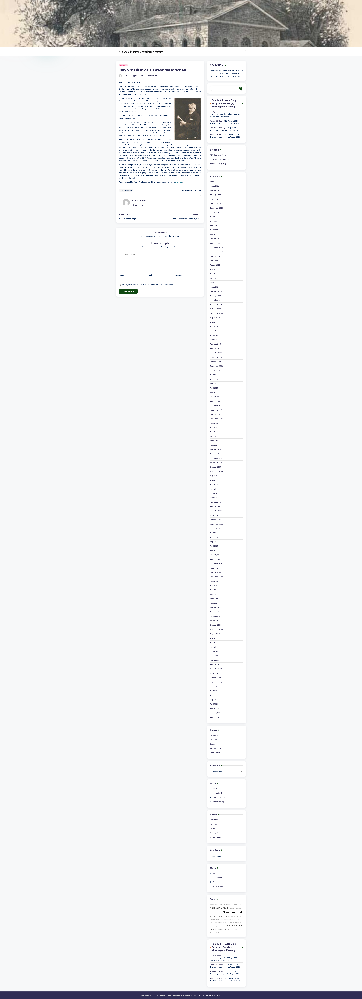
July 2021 (213, 217)
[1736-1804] (237, 904)
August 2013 (215, 634)
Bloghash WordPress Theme (209, 995)
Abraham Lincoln (219, 907)
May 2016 (213, 489)
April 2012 (214, 704)
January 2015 (215, 559)
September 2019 (216, 313)
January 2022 (215, 195)
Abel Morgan (231, 916)
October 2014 (215, 572)
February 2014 (215, 607)
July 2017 (213, 427)
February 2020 (216, 291)
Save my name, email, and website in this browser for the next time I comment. (148, 285)
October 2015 (215, 520)
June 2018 (214, 379)
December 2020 (216, 247)
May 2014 (214, 594)
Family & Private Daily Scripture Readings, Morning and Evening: (224, 103)
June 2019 (214, 326)
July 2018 (213, 375)
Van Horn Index (216, 753)
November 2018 (216, 357)
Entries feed (217, 793)
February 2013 (215, 660)
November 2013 (216, 621)
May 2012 (213, 700)
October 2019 (215, 309)
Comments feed (218, 797)
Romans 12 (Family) (217, 128)
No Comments (152, 75)
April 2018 (214, 388)
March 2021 (214, 234)
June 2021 (214, 221)
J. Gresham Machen (126, 190)
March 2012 (214, 708)
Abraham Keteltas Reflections (227, 919)
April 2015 (214, 546)
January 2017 (215, 454)
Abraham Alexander (219, 916)
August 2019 (215, 318)
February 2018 (215, 397)
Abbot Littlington (214, 926)
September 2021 (216, 208)
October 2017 (215, 414)
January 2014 (215, 612)
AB (241, 922)
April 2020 (214, 283)
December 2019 (216, 300)
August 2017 (215, 423)
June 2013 (214, 643)
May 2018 (213, 384)
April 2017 (214, 441)
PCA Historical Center (218, 155)
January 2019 (215, 348)
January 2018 (215, 401)
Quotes (213, 744)
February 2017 (215, 449)
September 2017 (216, 419)
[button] (137, 205)
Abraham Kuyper (214, 904)
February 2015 (215, 555)
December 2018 (216, 353)
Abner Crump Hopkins (226, 904)
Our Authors (214, 735)
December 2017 (216, 405)
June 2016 (214, 484)
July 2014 (123, 65)
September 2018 (216, 366)
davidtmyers (139, 200)
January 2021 (215, 243)
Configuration (215, 112)
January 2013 (215, 665)
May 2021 (213, 226)
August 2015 (215, 528)
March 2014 (214, 603)
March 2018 (214, 392)
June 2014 (214, 590)
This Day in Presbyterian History (140, 51)
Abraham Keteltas (235, 908)
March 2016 (214, 498)
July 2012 (213, 691)
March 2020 (214, 287)
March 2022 (214, 186)
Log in (214, 789)
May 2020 (214, 278)
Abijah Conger (223, 926)
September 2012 (216, 682)
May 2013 (213, 647)
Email (150, 275)
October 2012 (215, 678)
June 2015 (214, 537)
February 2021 (215, 239)
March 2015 (214, 550)
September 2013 (216, 629)
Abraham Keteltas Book (216, 913)
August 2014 (215, 581)
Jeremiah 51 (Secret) (218, 135)
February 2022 (216, 190)
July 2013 (213, 638)
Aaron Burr (222, 929)
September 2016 (216, 471)
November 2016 (216, 463)
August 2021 (215, 212)
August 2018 (215, 370)
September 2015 (216, 524)
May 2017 (213, 436)
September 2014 (216, 577)
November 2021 (216, 199)
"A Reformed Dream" (234, 930)
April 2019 (214, 335)
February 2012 (215, 713)
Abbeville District (215, 933)
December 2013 (216, 616)
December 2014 (216, 564)
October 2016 (215, 467)
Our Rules (213, 740)
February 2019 (215, 344)
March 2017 (214, 445)
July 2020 (214, 269)
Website (178, 275)
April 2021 (214, 230)
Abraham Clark (232, 912)
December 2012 (216, 669)
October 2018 (215, 362)
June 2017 (214, 432)
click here (178, 182)
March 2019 (214, 340)
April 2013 (214, 651)
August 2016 (215, 476)
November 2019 (216, 305)
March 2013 (214, 656)
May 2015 (213, 542)
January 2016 (215, 506)
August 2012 (215, 686)
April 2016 (214, 493)
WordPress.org (218, 802)
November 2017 (216, 410)
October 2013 (215, 625)
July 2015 (213, 533)
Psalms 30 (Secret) (217, 121)
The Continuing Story (218, 164)
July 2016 (213, 480)
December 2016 (216, 458)
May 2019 (213, 331)
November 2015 (216, 515)
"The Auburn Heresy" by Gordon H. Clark (227, 922)
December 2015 (216, 511)
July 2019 (213, 322)
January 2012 (215, 717)
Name (122, 275)
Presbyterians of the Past (220, 159)
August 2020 (215, 265)
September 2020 (216, 261)
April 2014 (214, 599)
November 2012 (216, 673)
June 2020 (214, 274)
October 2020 (215, 256)
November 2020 (216, 252)
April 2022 (214, 182)
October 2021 (215, 204)
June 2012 (214, 695)
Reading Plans (215, 748)
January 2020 (215, 296)
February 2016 (215, 502)
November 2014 (216, 568)
